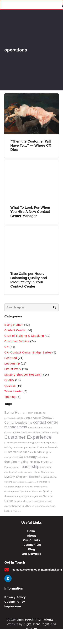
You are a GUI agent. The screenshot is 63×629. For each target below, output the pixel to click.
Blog (31, 549)
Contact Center (15, 330)
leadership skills (25, 472)
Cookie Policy (14, 601)
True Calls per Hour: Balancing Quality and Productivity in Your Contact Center (28, 280)
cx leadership (39, 452)
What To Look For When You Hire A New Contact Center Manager (30, 211)
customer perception (24, 447)
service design (23, 501)
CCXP (30, 413)
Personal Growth (24, 487)
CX (6, 346)
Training (10, 396)
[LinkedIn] (8, 578)
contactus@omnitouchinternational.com (37, 569)
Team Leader (13, 391)
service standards (39, 506)
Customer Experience (28, 437)
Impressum (12, 606)
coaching (40, 412)
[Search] (55, 307)
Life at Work (12, 369)
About (31, 535)
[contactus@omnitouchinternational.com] (8, 569)
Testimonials (31, 544)
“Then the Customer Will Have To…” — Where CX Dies (30, 145)
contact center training (46, 432)
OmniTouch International (35, 619)
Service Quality (20, 506)
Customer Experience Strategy (19, 442)
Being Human (13, 324)
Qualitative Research (31, 492)
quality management (30, 496)
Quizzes (10, 385)
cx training (43, 457)
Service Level (38, 501)
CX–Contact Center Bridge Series (27, 352)
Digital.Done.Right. (36, 624)
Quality (9, 380)
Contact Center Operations (18, 432)
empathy (35, 461)
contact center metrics (40, 428)
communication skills (13, 418)
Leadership (12, 363)
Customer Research (47, 447)
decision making (16, 461)
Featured (10, 358)
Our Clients (31, 540)
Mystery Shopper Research (23, 374)
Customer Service (16, 341)
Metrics (51, 472)
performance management (24, 482)
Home (31, 531)
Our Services (31, 553)
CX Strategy (28, 457)
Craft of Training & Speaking (24, 335)
